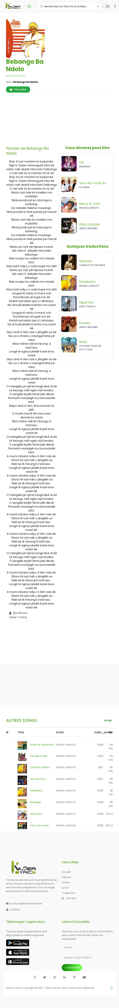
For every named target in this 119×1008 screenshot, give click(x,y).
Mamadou (36, 814)
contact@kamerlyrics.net (26, 903)
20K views (111, 780)
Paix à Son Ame (39, 825)
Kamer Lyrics (60, 988)
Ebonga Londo (38, 756)
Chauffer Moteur (40, 767)
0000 (100, 744)
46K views (111, 746)
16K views (112, 825)
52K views (111, 758)
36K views (111, 769)
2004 (100, 756)
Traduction (68, 893)
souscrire (73, 967)
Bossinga (35, 802)
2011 (100, 767)
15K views (112, 814)
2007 (100, 779)
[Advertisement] (63, 119)
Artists (66, 882)
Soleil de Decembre (42, 744)
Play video (19, 89)
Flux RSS (71, 898)
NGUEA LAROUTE (16, 76)
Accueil (66, 872)
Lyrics (65, 887)
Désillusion (36, 790)
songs (108, 720)
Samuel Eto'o (38, 779)
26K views (111, 804)
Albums (66, 877)
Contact (15, 909)
